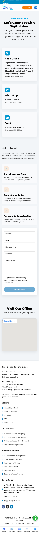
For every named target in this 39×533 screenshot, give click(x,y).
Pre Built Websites (11, 412)
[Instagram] (7, 506)
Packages (7, 415)
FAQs (6, 419)
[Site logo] (8, 7)
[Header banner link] (19, 2)
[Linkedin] (11, 506)
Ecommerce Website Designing (16, 437)
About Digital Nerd (11, 408)
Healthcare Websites (12, 463)
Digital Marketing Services (14, 445)
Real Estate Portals (11, 467)
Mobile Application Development (16, 441)
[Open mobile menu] (36, 7)
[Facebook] (3, 506)
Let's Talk (27, 7)
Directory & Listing (11, 470)
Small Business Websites (13, 459)
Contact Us (8, 422)
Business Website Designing (14, 434)
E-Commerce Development (15, 456)
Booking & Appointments (13, 474)
